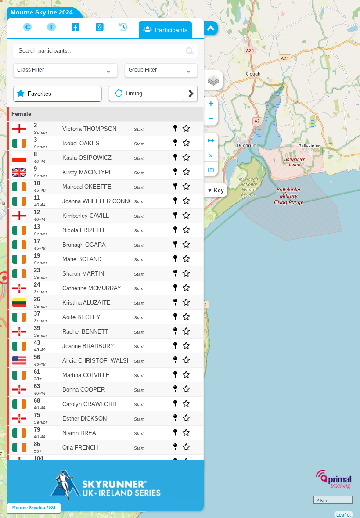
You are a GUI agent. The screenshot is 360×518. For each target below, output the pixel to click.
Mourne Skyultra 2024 (33, 508)
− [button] (211, 117)
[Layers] (213, 80)
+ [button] (211, 103)
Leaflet (343, 514)
